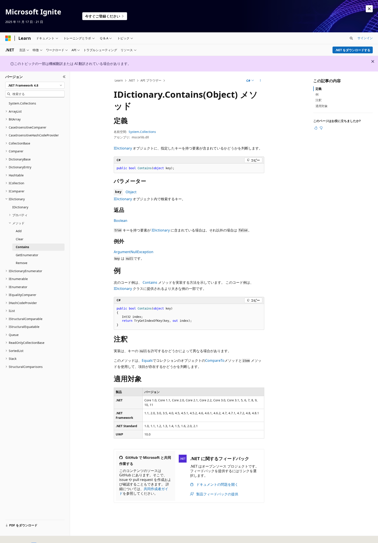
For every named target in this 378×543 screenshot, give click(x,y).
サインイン (365, 38)
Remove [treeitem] (21, 263)
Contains (150, 282)
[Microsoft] (8, 38)
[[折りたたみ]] (64, 76)
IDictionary (123, 148)
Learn (119, 80)
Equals (147, 360)
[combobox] (35, 85)
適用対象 (321, 106)
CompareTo (214, 360)
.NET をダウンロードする (352, 50)
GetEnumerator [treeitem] (27, 255)
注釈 (318, 100)
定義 (318, 89)
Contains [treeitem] (22, 247)
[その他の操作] (260, 80)
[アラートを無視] (369, 8)
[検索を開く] (351, 38)
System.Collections (142, 132)
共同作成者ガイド (143, 491)
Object (131, 192)
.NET (131, 80)
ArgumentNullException (133, 251)
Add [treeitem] (19, 231)
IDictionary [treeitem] (20, 207)
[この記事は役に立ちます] (315, 128)
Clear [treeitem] (19, 239)
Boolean (120, 220)
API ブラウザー (150, 80)
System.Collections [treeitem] (22, 103)
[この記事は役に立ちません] (321, 128)
